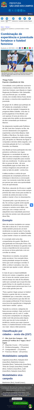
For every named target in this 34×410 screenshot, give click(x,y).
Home (2, 27)
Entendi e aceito (17, 398)
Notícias (7, 27)
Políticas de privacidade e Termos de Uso (15, 395)
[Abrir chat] (30, 406)
